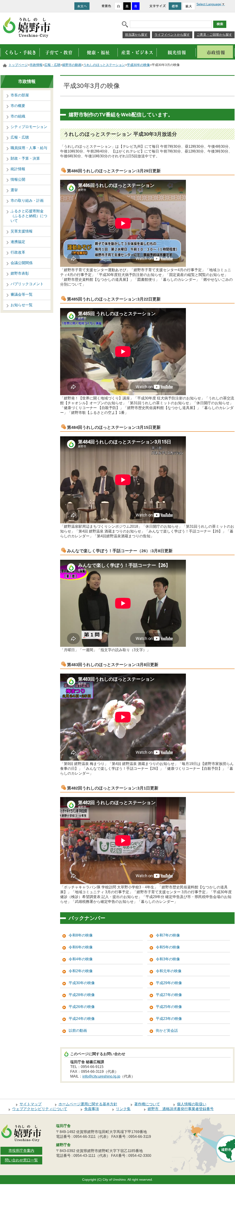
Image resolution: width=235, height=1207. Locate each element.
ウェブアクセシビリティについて (39, 1109)
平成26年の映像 (82, 1007)
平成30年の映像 (138, 65)
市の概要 (18, 106)
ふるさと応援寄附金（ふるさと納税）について (29, 216)
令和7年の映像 (168, 935)
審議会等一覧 (22, 294)
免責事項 (91, 1109)
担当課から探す (136, 34)
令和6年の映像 (81, 947)
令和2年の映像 (81, 971)
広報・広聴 (52, 65)
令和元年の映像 (169, 971)
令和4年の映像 (81, 959)
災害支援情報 (22, 231)
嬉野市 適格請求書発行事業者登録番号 (181, 1109)
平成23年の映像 (169, 1019)
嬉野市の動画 (71, 65)
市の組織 (18, 116)
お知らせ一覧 (22, 305)
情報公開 (18, 179)
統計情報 (18, 169)
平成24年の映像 (82, 1019)
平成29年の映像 (169, 983)
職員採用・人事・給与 (29, 148)
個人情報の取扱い (191, 1104)
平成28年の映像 (82, 995)
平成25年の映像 (169, 1007)
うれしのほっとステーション (104, 65)
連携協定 (18, 242)
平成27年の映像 (169, 995)
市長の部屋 (20, 95)
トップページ (18, 65)
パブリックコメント (27, 284)
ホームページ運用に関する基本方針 (88, 1104)
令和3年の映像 (168, 959)
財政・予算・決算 (25, 158)
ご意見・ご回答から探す (214, 34)
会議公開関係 (22, 263)
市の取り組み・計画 (27, 200)
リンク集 (123, 1109)
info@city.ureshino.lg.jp (101, 1076)
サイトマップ (31, 1104)
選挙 (14, 190)
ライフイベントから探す (172, 34)
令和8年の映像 (81, 935)
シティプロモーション (29, 127)
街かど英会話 (167, 1030)
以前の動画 (78, 1030)
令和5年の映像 (168, 947)
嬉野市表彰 (20, 273)
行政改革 (18, 252)
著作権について (147, 1104)
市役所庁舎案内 (21, 1150)
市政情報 (36, 65)
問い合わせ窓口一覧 (21, 1160)
